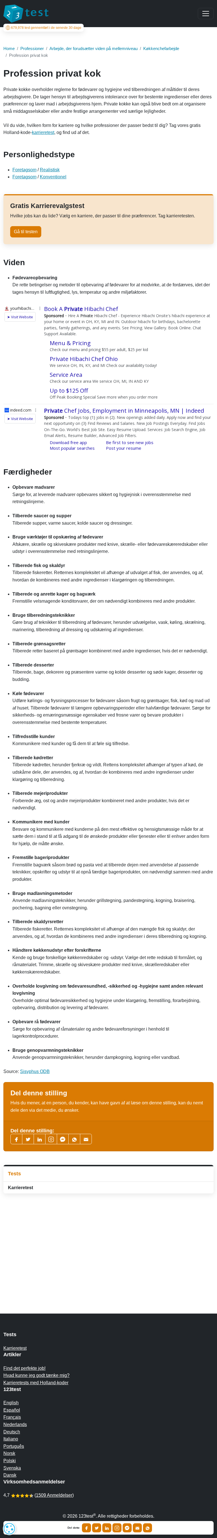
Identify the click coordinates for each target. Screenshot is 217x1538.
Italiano (10, 1439)
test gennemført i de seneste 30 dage (46, 28)
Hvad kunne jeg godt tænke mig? (36, 1375)
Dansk (9, 1475)
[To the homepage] (26, 13)
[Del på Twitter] (96, 1527)
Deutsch (11, 1431)
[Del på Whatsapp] (147, 1527)
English (11, 1402)
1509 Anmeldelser (54, 1495)
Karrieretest (20, 1187)
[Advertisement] (108, 1242)
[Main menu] (206, 13)
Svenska (12, 1468)
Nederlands (15, 1424)
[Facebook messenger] (63, 1139)
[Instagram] (116, 1527)
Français (12, 1417)
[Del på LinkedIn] (106, 1527)
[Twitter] (28, 1139)
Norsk (9, 1453)
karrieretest (43, 132)
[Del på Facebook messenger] (127, 1527)
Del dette (74, 1527)
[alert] (9, 1528)
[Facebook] (16, 1139)
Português (13, 1446)
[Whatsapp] (74, 1139)
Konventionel (53, 176)
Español (11, 1410)
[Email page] (86, 1139)
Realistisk (50, 169)
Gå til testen (26, 231)
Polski (9, 1460)
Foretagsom (24, 169)
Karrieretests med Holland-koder (35, 1382)
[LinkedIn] (39, 1139)
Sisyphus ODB (35, 1071)
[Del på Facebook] (86, 1527)
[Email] (137, 1527)
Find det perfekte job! (24, 1368)
